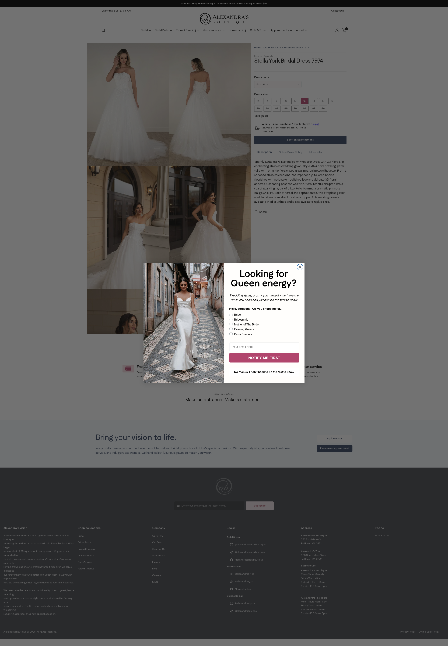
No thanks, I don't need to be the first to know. (264, 372)
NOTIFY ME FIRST (264, 358)
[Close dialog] (300, 267)
